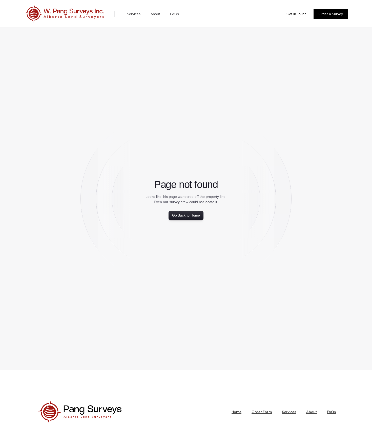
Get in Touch (296, 14)
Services (133, 14)
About (155, 14)
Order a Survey (331, 14)
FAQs (174, 14)
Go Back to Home (186, 215)
